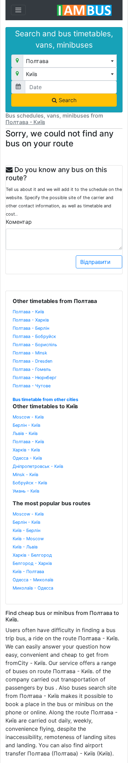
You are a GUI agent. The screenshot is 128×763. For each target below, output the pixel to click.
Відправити (96, 261)
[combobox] (70, 61)
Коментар (19, 221)
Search (66, 100)
